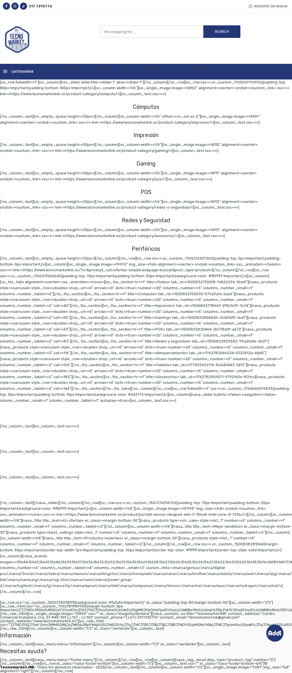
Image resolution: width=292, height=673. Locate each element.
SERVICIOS (75, 68)
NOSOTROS (102, 68)
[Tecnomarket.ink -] (24, 39)
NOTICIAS (200, 68)
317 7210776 (40, 6)
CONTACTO (149, 68)
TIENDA (125, 68)
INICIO (53, 68)
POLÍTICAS (175, 68)
